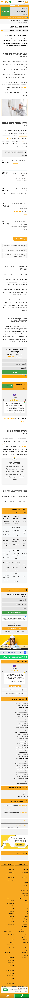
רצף (27, 906)
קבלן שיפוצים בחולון (23, 716)
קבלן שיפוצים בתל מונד (22, 747)
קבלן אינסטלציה (10, 903)
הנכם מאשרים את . (17, 17)
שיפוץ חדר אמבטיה (23, 796)
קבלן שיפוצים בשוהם (23, 741)
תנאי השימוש (17, 17)
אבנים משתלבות (10, 944)
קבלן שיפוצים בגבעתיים (22, 774)
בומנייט (12, 939)
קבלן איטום (12, 921)
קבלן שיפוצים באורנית (22, 781)
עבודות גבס (25, 942)
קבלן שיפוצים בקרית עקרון (21, 754)
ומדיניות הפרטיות (11, 17)
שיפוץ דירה (25, 794)
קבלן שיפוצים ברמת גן (22, 710)
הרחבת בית (11, 947)
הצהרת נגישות (25, 893)
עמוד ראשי (26, 867)
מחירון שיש (12, 978)
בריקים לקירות (25, 950)
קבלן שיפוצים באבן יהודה (22, 743)
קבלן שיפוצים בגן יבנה (22, 770)
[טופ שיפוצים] (18, 2)
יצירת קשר (26, 882)
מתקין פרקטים (25, 916)
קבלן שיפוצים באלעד (22, 739)
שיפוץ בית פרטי (11, 934)
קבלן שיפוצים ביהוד (23, 745)
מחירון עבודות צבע (10, 962)
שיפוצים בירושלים (24, 929)
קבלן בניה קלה (11, 913)
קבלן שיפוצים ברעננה (22, 721)
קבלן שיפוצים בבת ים (23, 705)
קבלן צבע (12, 908)
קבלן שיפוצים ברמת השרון (21, 732)
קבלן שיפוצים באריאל (22, 783)
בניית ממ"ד (11, 950)
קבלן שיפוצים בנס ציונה (22, 750)
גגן (27, 911)
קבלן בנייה (12, 900)
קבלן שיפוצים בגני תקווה (22, 761)
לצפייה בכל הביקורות (9, 386)
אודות (27, 880)
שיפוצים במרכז (25, 926)
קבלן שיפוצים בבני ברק (22, 734)
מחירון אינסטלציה (10, 960)
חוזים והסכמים (25, 877)
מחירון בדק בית (11, 981)
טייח (27, 908)
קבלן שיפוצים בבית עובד (22, 759)
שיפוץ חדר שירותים (10, 877)
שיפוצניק (24, 87)
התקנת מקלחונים (10, 880)
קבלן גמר (12, 919)
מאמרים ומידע (25, 872)
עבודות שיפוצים (25, 952)
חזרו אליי (14, 372)
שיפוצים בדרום (25, 921)
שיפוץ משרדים (25, 939)
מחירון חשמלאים (10, 975)
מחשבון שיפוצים (11, 957)
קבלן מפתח (11, 916)
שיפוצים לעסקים (25, 937)
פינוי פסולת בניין (25, 957)
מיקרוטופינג (25, 947)
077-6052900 (11, 357)
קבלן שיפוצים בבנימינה (22, 776)
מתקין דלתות (25, 919)
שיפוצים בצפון (25, 924)
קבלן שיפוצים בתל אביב (22, 728)
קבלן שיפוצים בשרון (23, 725)
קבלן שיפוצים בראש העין (22, 772)
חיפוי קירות (26, 944)
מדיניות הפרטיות (20, 377)
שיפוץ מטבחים (11, 872)
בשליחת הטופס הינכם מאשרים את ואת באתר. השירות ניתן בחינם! (13, 376)
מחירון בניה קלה (10, 968)
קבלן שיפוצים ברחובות (22, 714)
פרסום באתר (25, 885)
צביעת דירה (11, 869)
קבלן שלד (12, 911)
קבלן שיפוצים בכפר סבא (22, 730)
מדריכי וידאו (25, 869)
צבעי (27, 903)
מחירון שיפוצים (23, 136)
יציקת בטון (12, 937)
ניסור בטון (26, 955)
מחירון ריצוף (11, 965)
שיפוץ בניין (26, 934)
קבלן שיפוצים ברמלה (22, 756)
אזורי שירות (26, 875)
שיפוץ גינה (12, 942)
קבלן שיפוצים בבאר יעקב (22, 765)
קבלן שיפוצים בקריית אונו (21, 763)
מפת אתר (26, 895)
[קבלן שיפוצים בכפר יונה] (14, 107)
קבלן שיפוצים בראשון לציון (21, 719)
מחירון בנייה (11, 973)
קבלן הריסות (11, 906)
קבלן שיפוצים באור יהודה (22, 767)
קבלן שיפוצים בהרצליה (22, 723)
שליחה (6, 11)
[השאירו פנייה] (6, 2)
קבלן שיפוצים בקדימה (22, 736)
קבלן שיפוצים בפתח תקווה (21, 712)
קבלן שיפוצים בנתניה (22, 708)
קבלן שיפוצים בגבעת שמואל (21, 779)
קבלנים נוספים (11, 924)
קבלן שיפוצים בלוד (23, 752)
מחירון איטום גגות (10, 983)
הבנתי (5, 989)
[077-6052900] (10, 2)
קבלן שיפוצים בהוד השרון (21, 703)
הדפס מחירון (19, 239)
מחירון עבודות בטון (10, 970)
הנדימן (27, 913)
